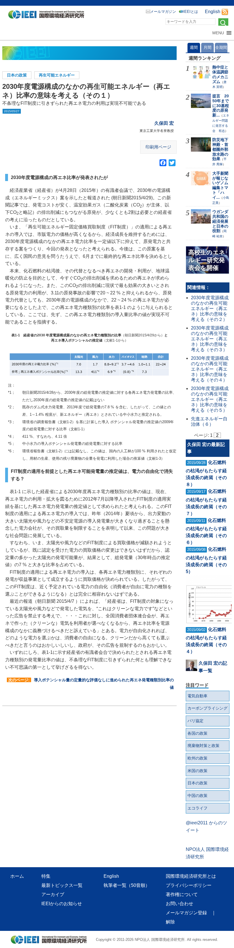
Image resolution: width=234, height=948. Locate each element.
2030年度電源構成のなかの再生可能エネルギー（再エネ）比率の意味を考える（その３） (210, 339)
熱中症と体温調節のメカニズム (220, 74)
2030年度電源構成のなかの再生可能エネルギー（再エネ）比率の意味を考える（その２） (210, 308)
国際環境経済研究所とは (191, 876)
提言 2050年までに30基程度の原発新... (220, 105)
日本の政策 (17, 75)
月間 (207, 47)
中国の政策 (197, 795)
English (212, 11)
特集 (46, 876)
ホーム (17, 876)
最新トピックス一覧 (61, 885)
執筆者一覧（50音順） (127, 885)
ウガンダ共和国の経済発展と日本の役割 (220, 221)
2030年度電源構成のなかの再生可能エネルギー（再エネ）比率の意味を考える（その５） (210, 399)
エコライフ (197, 808)
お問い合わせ (179, 903)
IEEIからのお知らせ (61, 903)
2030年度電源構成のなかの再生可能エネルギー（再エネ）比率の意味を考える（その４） (210, 369)
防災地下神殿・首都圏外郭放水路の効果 (220, 149)
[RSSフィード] (224, 11)
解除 (170, 921)
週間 (194, 47)
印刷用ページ (158, 146)
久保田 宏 (164, 123)
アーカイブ (52, 894)
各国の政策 (197, 733)
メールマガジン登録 (186, 912)
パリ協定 (195, 720)
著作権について (182, 894)
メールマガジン (163, 11)
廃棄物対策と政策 (203, 745)
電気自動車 (197, 696)
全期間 (221, 47)
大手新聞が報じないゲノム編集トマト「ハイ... (220, 185)
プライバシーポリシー (188, 885)
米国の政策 (197, 770)
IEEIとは (190, 11)
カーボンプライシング (207, 708)
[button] (218, 33)
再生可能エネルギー (57, 75)
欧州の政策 (197, 758)
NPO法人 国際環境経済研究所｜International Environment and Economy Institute (48, 16)
